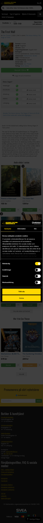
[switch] (38, 270)
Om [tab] (35, 229)
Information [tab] (21, 229)
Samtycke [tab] (7, 229)
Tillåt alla (21, 291)
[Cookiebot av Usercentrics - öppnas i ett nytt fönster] (32, 223)
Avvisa (21, 298)
